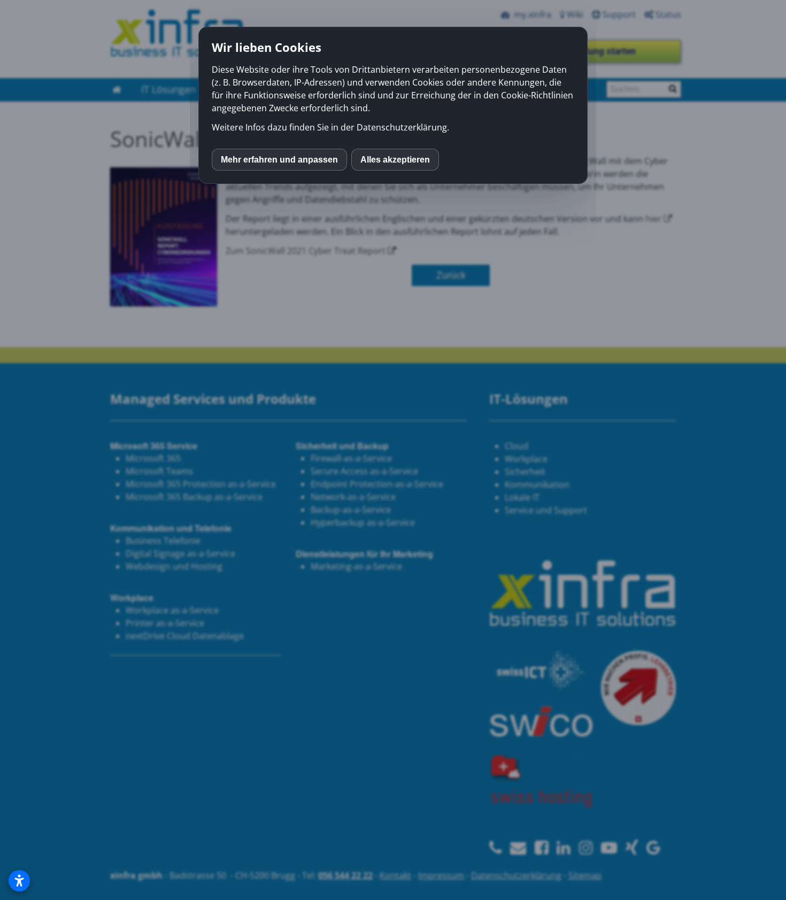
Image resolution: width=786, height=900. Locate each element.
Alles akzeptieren (395, 159)
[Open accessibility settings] (19, 880)
